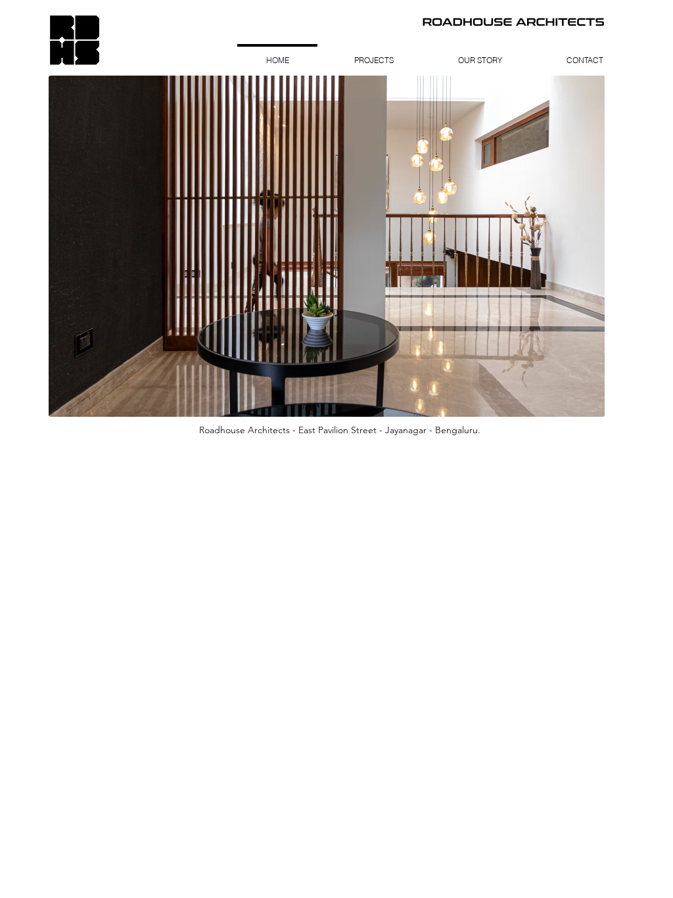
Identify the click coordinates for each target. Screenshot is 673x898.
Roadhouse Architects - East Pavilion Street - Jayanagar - (317, 430)
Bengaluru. (457, 430)
